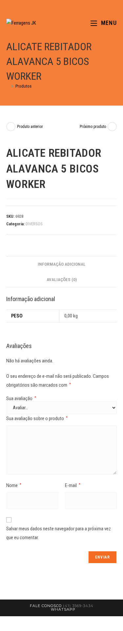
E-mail (72, 485)
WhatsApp (63, 609)
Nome (13, 485)
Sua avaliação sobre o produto (37, 418)
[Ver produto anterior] (10, 126)
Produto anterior (30, 126)
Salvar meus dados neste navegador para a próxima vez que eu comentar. (58, 533)
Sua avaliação (21, 398)
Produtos (23, 86)
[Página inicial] (8, 86)
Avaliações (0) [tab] (62, 279)
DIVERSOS (34, 223)
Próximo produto (93, 126)
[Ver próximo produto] (112, 126)
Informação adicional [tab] (62, 264)
